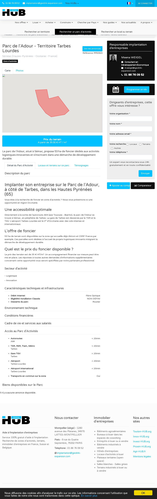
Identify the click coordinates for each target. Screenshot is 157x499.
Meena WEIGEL (131, 57)
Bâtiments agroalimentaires (111, 431)
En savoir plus (89, 495)
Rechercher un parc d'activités (75, 31)
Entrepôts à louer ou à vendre (112, 441)
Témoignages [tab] (81, 165)
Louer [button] (36, 22)
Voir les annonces (92, 48)
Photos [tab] (19, 70)
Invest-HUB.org (141, 441)
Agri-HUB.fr (139, 451)
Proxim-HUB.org (142, 446)
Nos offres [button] (20, 22)
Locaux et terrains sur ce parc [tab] (53, 165)
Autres (117, 148)
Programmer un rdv (136, 89)
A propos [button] (146, 22)
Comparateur (144, 185)
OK (143, 493)
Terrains (146, 144)
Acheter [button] (49, 22)
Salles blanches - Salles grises (112, 464)
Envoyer (145, 173)
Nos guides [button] (109, 22)
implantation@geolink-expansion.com (44, 3)
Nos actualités (128, 22)
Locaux (133, 144)
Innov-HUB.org (141, 436)
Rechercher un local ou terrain (116, 31)
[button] (72, 3)
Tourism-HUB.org (142, 431)
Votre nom (114, 123)
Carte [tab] (8, 70)
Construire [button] (65, 22)
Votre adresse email (119, 134)
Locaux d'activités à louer (110, 454)
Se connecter (145, 3)
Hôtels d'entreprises (107, 451)
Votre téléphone (117, 152)
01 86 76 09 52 (13, 3)
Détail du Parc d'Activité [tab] (20, 165)
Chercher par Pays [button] (87, 22)
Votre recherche (117, 144)
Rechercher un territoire (37, 31)
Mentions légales (142, 456)
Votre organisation (118, 113)
